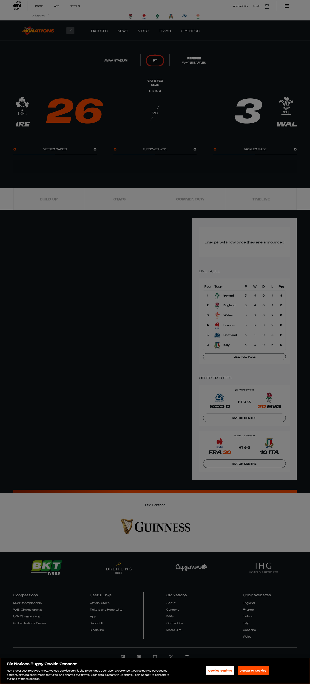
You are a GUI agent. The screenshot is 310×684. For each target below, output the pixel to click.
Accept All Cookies (253, 670)
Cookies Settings (220, 670)
